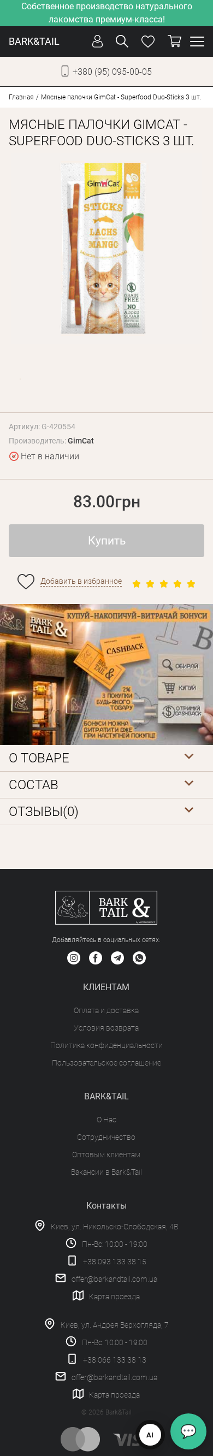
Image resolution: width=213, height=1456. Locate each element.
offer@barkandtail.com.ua (114, 1279)
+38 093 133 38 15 (114, 1261)
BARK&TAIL (34, 41)
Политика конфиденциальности (106, 1045)
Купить (107, 540)
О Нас (106, 1119)
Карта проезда (114, 1296)
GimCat (81, 440)
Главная (21, 97)
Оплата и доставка (106, 1010)
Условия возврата (106, 1027)
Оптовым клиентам (106, 1154)
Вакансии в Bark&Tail (106, 1172)
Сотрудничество (106, 1137)
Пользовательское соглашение (106, 1062)
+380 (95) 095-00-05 (112, 72)
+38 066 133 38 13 (114, 1360)
